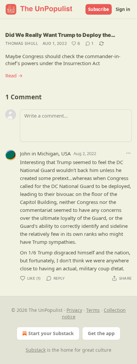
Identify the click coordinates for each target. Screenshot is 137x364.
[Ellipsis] (128, 153)
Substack (36, 350)
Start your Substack (51, 333)
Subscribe (98, 9)
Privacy (74, 310)
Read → (14, 75)
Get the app (101, 333)
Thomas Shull (22, 43)
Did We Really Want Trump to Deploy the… (60, 35)
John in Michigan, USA (45, 153)
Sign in (123, 9)
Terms (93, 310)
